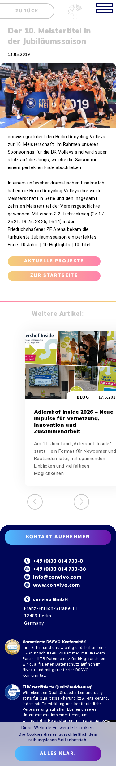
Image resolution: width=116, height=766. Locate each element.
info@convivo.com (57, 577)
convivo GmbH (50, 600)
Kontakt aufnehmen (58, 537)
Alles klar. (58, 753)
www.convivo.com (56, 585)
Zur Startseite (54, 275)
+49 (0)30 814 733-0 (58, 561)
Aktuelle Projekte (54, 261)
